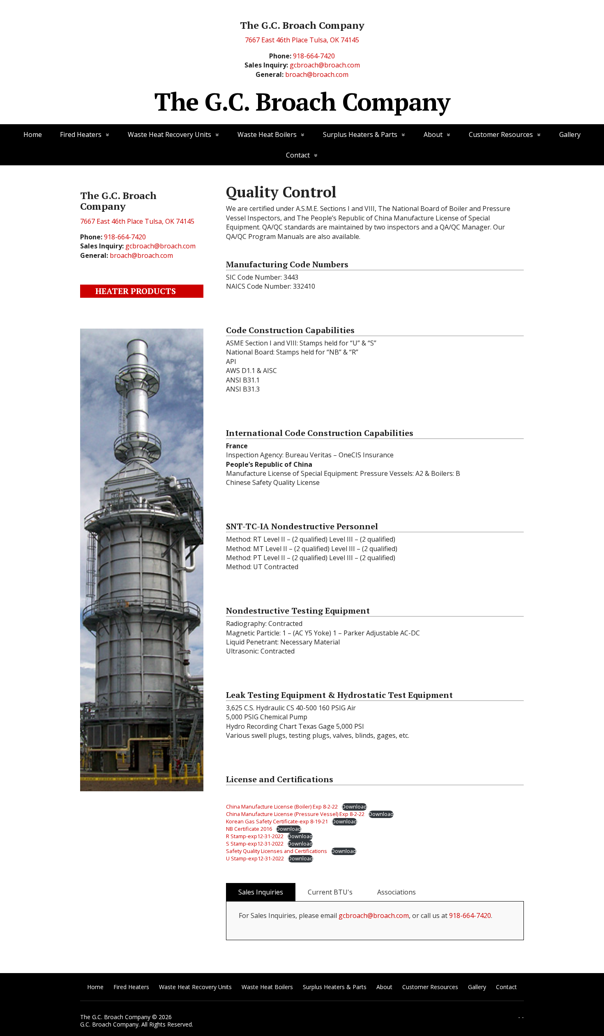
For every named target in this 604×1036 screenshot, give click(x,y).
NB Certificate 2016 (249, 828)
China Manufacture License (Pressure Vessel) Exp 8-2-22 (295, 814)
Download (354, 806)
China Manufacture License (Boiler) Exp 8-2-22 (282, 806)
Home (32, 134)
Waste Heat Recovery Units (169, 134)
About (433, 134)
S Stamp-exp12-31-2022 (255, 843)
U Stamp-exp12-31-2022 (255, 858)
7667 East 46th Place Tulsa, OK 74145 (302, 39)
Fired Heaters (80, 134)
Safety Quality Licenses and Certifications (276, 851)
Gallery (570, 134)
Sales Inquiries (260, 892)
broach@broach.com (316, 74)
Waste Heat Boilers (267, 134)
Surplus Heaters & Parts (360, 134)
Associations (396, 892)
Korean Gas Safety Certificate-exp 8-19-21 (277, 821)
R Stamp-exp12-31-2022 (255, 836)
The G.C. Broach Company (302, 101)
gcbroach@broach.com (325, 65)
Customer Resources (501, 134)
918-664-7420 (314, 55)
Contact (298, 155)
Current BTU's (330, 892)
